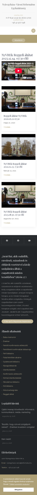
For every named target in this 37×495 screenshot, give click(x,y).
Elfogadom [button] (18, 489)
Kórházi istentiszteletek (12, 378)
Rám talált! (6, 439)
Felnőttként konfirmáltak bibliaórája (17, 349)
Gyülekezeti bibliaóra (11, 362)
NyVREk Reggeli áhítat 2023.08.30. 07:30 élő (15, 213)
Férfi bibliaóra (8, 353)
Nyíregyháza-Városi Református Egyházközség (18, 6)
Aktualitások (18, 40)
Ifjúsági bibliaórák (10, 366)
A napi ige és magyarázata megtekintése (17, 321)
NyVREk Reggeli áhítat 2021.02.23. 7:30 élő (15, 165)
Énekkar (6, 341)
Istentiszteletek (9, 370)
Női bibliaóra (8, 386)
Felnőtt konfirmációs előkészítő (15, 345)
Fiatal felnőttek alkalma (12, 357)
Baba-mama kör (9, 337)
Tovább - (7, 127)
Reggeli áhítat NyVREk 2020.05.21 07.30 (15, 117)
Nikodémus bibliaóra (11, 382)
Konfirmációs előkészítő (12, 374)
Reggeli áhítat (8, 394)
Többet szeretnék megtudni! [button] (19, 484)
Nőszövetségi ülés (10, 390)
